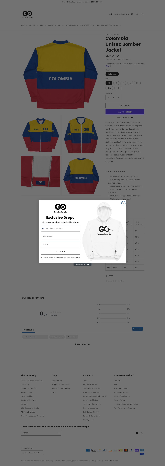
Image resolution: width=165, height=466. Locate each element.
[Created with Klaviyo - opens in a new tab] (82, 264)
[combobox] (44, 228)
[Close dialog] (123, 203)
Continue (60, 251)
